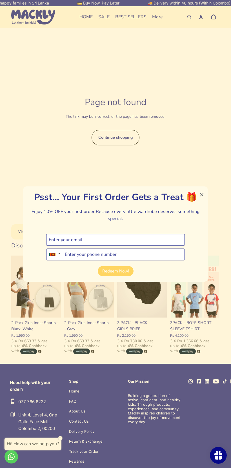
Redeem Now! (115, 271)
